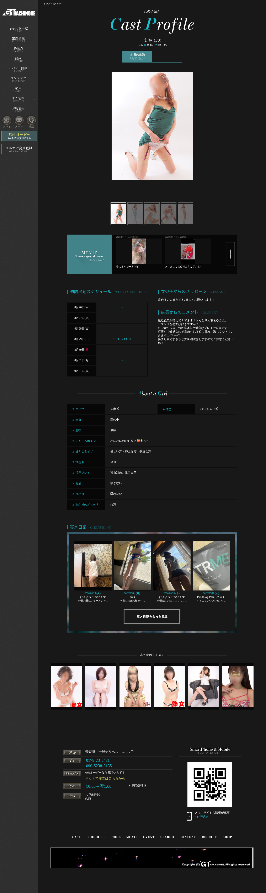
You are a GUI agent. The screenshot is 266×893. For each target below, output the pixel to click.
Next (230, 254)
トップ (46, 3)
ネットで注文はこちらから (105, 778)
